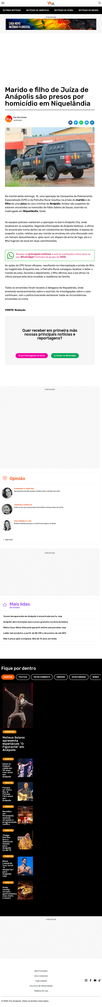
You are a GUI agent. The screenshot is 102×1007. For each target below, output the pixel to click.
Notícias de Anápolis (37, 10)
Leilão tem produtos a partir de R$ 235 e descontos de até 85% (34, 633)
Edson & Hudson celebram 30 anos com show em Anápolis (7, 770)
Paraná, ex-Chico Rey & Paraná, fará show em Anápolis (7, 794)
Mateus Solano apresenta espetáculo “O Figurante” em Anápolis (13, 744)
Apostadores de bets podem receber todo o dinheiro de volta (37, 491)
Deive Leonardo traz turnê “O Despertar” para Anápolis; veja (8, 868)
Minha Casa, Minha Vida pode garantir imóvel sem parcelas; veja (34, 627)
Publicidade (41, 981)
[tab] (8, 677)
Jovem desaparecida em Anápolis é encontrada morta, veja (32, 616)
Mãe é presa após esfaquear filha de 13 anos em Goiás (30, 639)
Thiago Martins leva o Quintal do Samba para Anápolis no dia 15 (7, 842)
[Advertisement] (51, 51)
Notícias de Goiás (63, 10)
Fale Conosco (41, 976)
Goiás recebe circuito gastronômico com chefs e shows (9, 892)
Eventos (9, 732)
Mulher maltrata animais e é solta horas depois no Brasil (35, 523)
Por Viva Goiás (20, 117)
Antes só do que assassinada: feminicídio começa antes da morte (38, 507)
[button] (70, 122)
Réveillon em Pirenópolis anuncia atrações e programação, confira (9, 817)
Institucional (41, 971)
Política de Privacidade (41, 986)
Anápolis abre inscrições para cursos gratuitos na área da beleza (35, 622)
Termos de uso (41, 991)
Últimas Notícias (12, 10)
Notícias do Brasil (89, 10)
